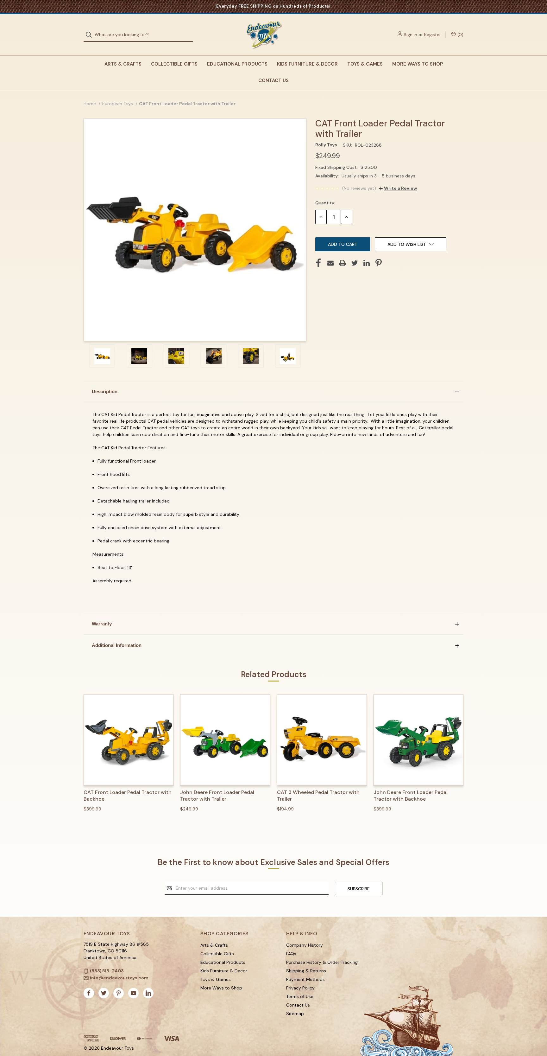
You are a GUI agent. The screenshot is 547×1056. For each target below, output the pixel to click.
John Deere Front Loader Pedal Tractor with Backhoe (411, 795)
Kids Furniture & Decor (307, 64)
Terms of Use (299, 996)
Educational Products (237, 64)
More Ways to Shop (417, 64)
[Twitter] (354, 263)
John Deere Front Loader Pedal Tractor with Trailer (217, 795)
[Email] (330, 263)
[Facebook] (318, 263)
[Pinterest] (378, 263)
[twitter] (103, 993)
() (459, 34)
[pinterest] (118, 993)
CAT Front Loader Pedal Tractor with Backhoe (128, 795)
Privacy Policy (300, 988)
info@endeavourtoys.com (119, 978)
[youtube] (133, 993)
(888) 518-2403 (107, 971)
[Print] (342, 263)
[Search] (91, 35)
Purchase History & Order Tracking (322, 962)
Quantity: (325, 203)
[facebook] (88, 993)
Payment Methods (305, 979)
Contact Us (273, 80)
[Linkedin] (366, 263)
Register (432, 34)
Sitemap (295, 1013)
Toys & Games (365, 64)
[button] (273, 391)
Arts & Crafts (122, 64)
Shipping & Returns (306, 971)
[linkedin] (148, 993)
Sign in (410, 34)
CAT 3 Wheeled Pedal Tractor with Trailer (318, 795)
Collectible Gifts (174, 64)
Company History (304, 945)
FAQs (291, 954)
